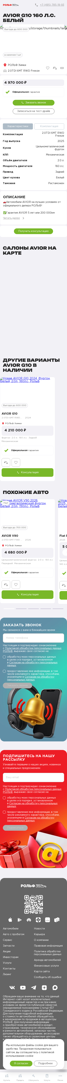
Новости (39, 929)
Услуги (7, 963)
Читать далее (11, 218)
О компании (41, 940)
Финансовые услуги (46, 966)
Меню (60, 1080)
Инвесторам (10, 957)
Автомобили (10, 929)
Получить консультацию (33, 231)
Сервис (7, 940)
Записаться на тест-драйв (33, 111)
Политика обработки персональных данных (47, 953)
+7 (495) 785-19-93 (52, 5)
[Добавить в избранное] (48, 68)
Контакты (9, 969)
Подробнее (45, 1063)
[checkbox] (33, 661)
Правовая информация (48, 946)
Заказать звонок (35, 103)
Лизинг (7, 974)
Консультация (30, 472)
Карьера (39, 934)
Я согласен (21, 1063)
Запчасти (8, 946)
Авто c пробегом (13, 934)
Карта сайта (42, 972)
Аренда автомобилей (47, 960)
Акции (7, 952)
